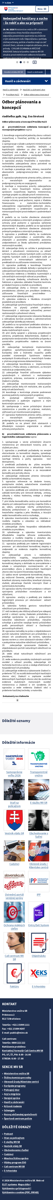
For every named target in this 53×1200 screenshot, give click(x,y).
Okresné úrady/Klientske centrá (21, 1081)
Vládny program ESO (15, 1162)
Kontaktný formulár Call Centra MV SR (22, 1050)
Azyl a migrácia (12, 1094)
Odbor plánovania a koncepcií (36, 94)
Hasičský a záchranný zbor (34, 89)
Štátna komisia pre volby (17, 1077)
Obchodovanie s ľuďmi (16, 1150)
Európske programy (15, 1085)
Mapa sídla (24, 1184)
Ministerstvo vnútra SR (16, 1073)
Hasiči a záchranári (35, 72)
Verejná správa (12, 1098)
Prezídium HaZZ (12, 94)
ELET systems (9, 1184)
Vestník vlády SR (13, 1146)
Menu (42, 9)
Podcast (8, 1133)
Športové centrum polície (18, 1118)
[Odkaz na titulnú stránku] (14, 9)
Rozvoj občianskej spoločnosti (20, 1114)
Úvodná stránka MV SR (13, 72)
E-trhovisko (10, 1170)
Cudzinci (8, 1154)
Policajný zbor (12, 1089)
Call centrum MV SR (14, 1166)
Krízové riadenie (13, 1106)
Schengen (9, 1110)
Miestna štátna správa (16, 1158)
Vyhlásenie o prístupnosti (16, 1188)
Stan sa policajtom (14, 1137)
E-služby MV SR (12, 1142)
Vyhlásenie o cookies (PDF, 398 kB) (20, 1192)
